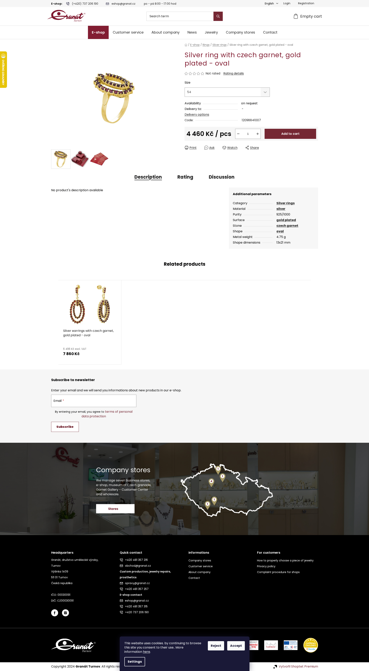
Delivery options (197, 114)
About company (199, 572)
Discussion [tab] (222, 177)
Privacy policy (266, 566)
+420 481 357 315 (136, 606)
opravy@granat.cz (137, 583)
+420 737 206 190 (137, 612)
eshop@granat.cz (123, 4)
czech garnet (287, 225)
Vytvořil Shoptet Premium (298, 666)
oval (280, 231)
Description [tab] (148, 177)
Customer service (200, 566)
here (146, 651)
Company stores (199, 560)
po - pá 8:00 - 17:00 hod (160, 4)
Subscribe (65, 427)
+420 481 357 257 (137, 589)
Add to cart (290, 133)
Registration (306, 3)
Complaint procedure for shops (278, 572)
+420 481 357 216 (136, 560)
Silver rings (285, 203)
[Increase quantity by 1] (258, 134)
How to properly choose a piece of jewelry (285, 560)
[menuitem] (98, 32)
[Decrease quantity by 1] (238, 134)
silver (280, 209)
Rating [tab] (185, 177)
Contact (194, 578)
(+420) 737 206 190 (85, 4)
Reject (216, 645)
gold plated (286, 220)
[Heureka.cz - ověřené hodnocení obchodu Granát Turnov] (308, 645)
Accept (236, 645)
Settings (135, 661)
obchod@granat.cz (138, 566)
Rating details (233, 73)
